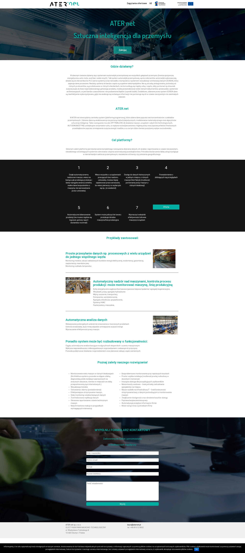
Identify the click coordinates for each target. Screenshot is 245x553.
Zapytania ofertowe (137, 3)
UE (150, 3)
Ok (197, 549)
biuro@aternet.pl (134, 525)
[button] (123, 50)
